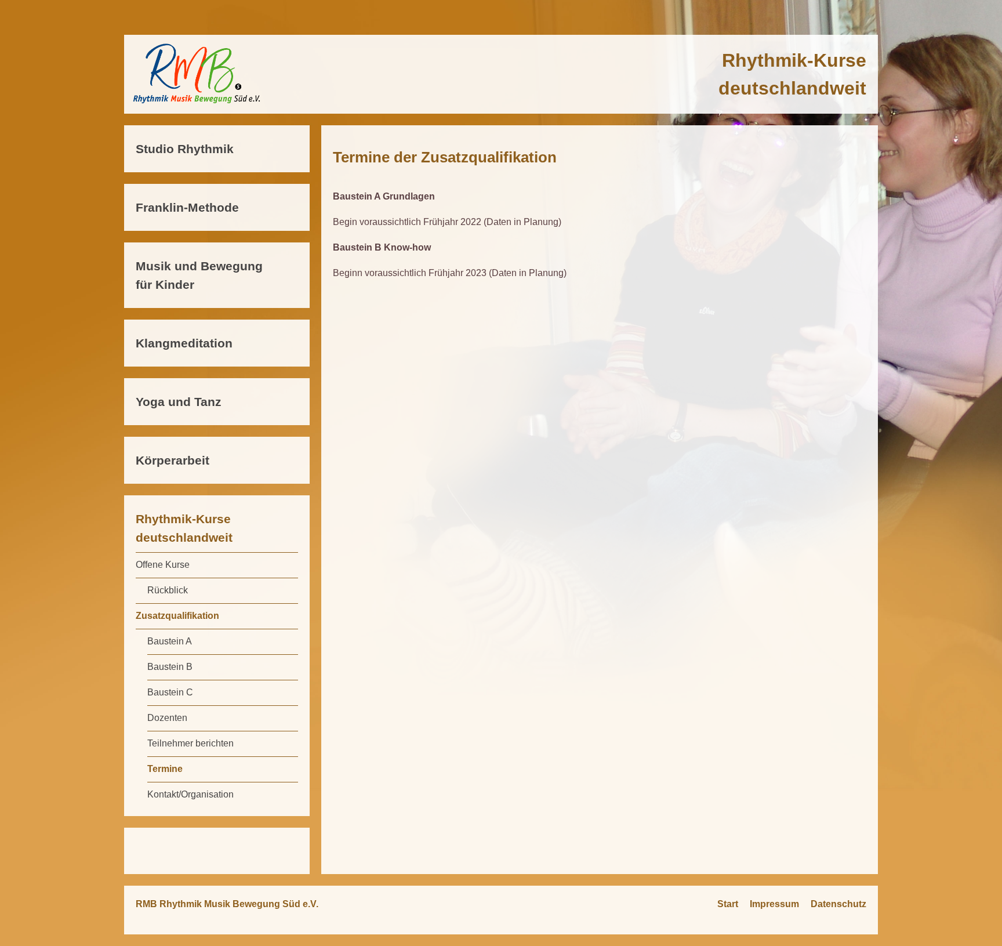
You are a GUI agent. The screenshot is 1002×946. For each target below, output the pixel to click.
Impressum (774, 904)
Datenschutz (838, 904)
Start (727, 904)
